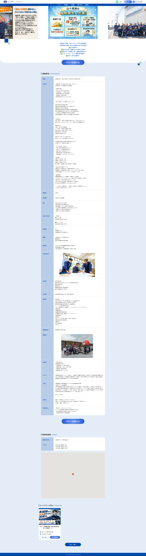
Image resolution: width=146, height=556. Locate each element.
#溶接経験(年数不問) (77, 383)
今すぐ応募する (73, 62)
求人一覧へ (73, 545)
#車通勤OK (79, 375)
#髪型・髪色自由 (98, 377)
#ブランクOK (69, 378)
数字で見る (80, 4)
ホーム (59, 4)
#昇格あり (93, 377)
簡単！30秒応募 (55, 537)
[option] (73, 22)
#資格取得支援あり (59, 375)
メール (129, 2)
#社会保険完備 (94, 375)
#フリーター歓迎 (66, 375)
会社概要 (87, 4)
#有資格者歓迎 (63, 378)
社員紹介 (73, 4)
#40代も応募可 (75, 378)
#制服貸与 (99, 375)
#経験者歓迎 (57, 383)
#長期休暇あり (73, 377)
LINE (120, 2)
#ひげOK (89, 377)
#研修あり (88, 375)
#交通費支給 (67, 377)
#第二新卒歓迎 (84, 377)
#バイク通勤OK (74, 375)
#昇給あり (78, 377)
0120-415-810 (138, 2)
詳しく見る (44, 537)
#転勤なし (84, 375)
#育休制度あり (61, 377)
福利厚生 (66, 4)
